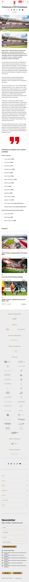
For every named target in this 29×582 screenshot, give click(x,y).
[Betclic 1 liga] (21, 1)
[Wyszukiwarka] (25, 1)
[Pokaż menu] (3, 1)
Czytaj (24, 257)
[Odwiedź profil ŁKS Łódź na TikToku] (17, 464)
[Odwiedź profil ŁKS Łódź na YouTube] (20, 463)
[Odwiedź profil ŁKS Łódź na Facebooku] (8, 464)
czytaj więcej (6, 553)
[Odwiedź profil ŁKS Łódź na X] (14, 464)
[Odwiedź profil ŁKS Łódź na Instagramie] (11, 464)
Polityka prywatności (18, 578)
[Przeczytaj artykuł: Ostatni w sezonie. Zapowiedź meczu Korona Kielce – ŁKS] (14, 288)
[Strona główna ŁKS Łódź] (14, 2)
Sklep (7, 573)
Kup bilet (17, 573)
